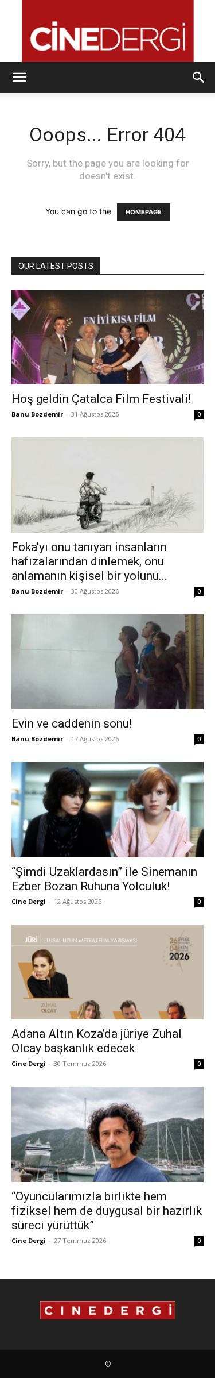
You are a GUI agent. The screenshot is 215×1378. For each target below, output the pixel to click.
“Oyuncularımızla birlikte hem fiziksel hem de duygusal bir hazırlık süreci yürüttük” (106, 1211)
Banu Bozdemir (37, 414)
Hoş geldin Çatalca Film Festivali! (101, 399)
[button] (19, 77)
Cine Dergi (28, 901)
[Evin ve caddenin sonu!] (107, 661)
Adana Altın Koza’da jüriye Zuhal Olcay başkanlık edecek (96, 1041)
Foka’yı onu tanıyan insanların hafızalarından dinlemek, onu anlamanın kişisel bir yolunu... (89, 561)
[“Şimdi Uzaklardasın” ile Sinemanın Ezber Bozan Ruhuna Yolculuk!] (107, 809)
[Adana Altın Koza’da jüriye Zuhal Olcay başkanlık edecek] (107, 972)
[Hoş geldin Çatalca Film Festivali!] (107, 337)
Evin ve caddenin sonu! (71, 723)
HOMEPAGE (144, 212)
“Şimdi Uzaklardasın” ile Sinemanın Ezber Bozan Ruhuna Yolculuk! (104, 879)
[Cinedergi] (107, 31)
